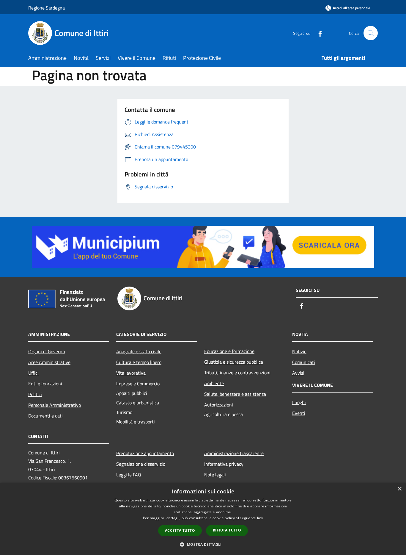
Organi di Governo (46, 351)
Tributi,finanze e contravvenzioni (237, 372)
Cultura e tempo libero (138, 362)
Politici (35, 394)
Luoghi (299, 402)
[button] (202, 544)
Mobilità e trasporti (135, 421)
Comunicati (303, 362)
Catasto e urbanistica (137, 402)
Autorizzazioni (218, 404)
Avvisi (298, 372)
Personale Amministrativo (54, 405)
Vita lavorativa (131, 372)
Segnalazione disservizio (140, 464)
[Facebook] (318, 33)
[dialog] (203, 519)
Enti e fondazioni (45, 383)
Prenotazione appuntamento (145, 453)
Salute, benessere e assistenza (235, 394)
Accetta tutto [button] (180, 530)
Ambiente (214, 383)
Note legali (215, 474)
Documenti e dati (45, 415)
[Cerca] (370, 33)
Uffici (33, 372)
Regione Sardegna (46, 7)
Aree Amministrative (49, 362)
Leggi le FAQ (128, 474)
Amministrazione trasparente (234, 453)
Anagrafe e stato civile (138, 351)
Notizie (299, 351)
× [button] (399, 489)
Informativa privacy (223, 464)
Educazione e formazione (229, 351)
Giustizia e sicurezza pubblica (233, 361)
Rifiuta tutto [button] (227, 530)
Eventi (298, 413)
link (260, 517)
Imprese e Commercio (138, 383)
